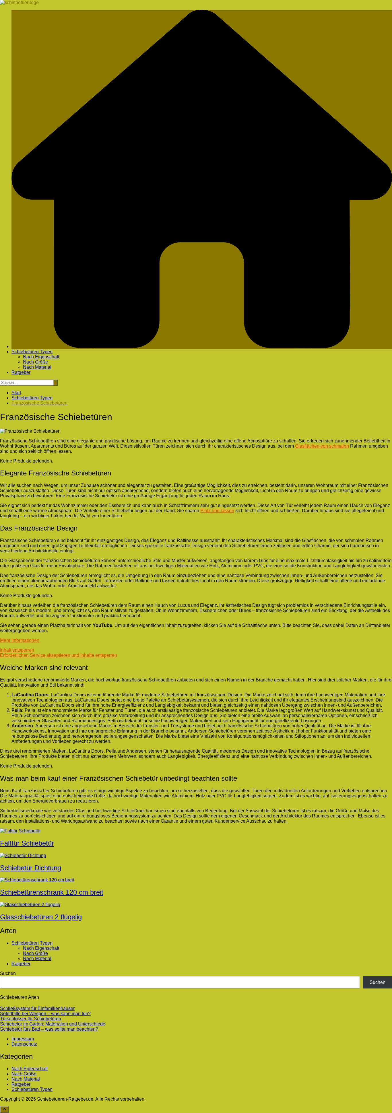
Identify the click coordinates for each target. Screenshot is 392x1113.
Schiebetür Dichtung (30, 868)
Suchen (8, 973)
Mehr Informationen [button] (19, 640)
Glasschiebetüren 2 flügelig (41, 917)
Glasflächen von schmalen (322, 446)
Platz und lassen (217, 510)
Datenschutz (24, 1044)
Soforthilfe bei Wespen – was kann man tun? (45, 1013)
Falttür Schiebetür (27, 843)
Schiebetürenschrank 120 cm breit (51, 892)
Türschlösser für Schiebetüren (30, 1018)
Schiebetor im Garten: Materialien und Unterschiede (52, 1023)
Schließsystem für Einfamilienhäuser (37, 1008)
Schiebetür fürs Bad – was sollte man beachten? (49, 1029)
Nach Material (37, 367)
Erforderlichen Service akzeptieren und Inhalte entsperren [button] (58, 655)
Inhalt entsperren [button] (17, 650)
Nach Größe (35, 362)
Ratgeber (20, 372)
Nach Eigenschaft (41, 356)
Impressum (22, 1038)
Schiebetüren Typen (32, 351)
